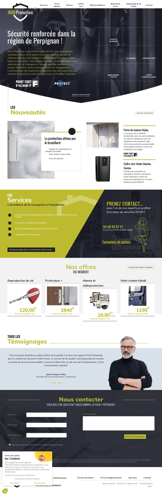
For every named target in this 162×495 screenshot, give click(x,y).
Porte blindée (57, 5)
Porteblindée (113, 40)
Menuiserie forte (115, 5)
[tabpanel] (55, 363)
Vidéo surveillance (149, 76)
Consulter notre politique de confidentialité (20, 475)
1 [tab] (53, 382)
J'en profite (24, 295)
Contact (149, 5)
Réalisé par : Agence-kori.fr (127, 483)
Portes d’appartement (111, 477)
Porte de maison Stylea (136, 130)
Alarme (69, 5)
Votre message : (89, 414)
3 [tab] (60, 382)
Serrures (44, 5)
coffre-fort (149, 58)
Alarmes (131, 58)
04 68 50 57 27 (113, 226)
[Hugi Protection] (20, 12)
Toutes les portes (144, 113)
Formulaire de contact (116, 241)
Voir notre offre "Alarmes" (140, 267)
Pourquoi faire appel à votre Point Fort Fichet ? (31, 250)
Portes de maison (85, 477)
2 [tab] (58, 382)
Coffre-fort (81, 5)
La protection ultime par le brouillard (60, 140)
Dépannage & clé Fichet (133, 5)
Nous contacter (81, 95)
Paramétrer (14, 483)
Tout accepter (39, 483)
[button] (5, 491)
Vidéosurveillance (97, 5)
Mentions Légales (108, 483)
